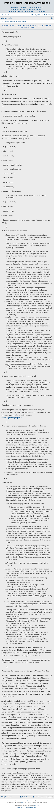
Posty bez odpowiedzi (8, 21)
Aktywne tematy (21, 21)
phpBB (23, 802)
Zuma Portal (30, 801)
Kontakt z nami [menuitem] (26, 797)
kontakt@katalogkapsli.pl (11, 418)
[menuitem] (7, 14)
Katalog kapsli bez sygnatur (26, 9)
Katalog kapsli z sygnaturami (26, 7)
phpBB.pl (37, 805)
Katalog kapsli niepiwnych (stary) (27, 11)
